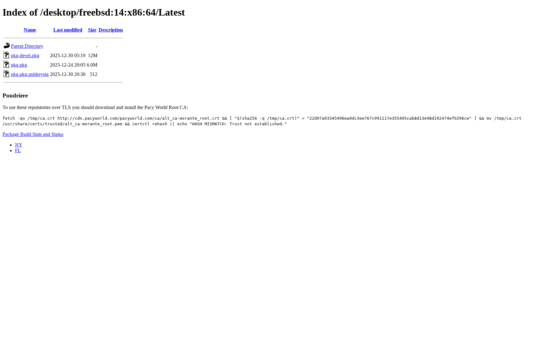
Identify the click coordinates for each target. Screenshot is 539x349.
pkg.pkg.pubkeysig (30, 74)
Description (111, 29)
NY (18, 144)
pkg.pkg (19, 64)
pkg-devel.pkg (25, 55)
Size (92, 29)
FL (18, 150)
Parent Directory (27, 46)
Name (30, 29)
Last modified (67, 29)
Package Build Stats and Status (32, 134)
